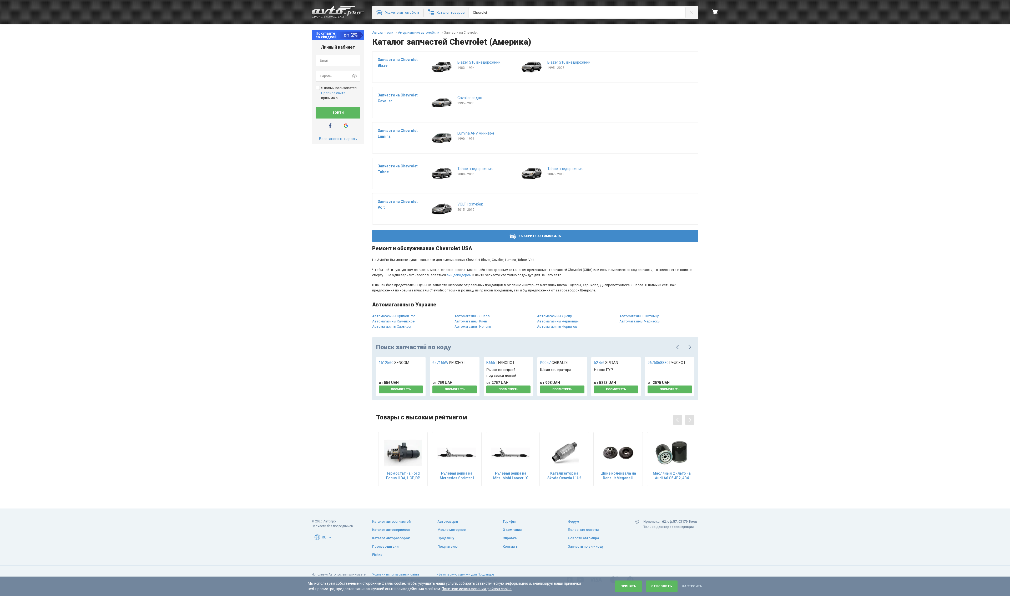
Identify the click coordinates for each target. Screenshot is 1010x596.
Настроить (692, 586)
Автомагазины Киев (470, 321)
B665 (500, 363)
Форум (573, 521)
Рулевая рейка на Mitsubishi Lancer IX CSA (510, 475)
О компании (512, 530)
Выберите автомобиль (539, 236)
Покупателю (447, 546)
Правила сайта (333, 93)
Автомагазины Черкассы (639, 321)
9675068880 (667, 363)
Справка (510, 538)
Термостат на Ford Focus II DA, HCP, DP (403, 475)
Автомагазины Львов (472, 316)
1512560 (394, 363)
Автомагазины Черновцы (558, 321)
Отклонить (661, 586)
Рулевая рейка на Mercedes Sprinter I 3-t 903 (457, 475)
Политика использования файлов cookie (477, 589)
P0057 (554, 363)
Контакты (510, 546)
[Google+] (346, 125)
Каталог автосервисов (391, 530)
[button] (330, 537)
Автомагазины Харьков (391, 326)
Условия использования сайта (395, 574)
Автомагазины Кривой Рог (393, 316)
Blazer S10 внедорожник (478, 62)
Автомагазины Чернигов (557, 326)
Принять (628, 586)
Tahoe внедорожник (475, 169)
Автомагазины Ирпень (472, 326)
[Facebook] (330, 125)
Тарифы (509, 521)
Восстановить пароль (338, 139)
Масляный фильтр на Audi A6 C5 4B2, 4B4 (672, 475)
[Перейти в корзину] (715, 12)
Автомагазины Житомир (639, 316)
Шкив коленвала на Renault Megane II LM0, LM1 (618, 475)
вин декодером (459, 275)
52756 (606, 363)
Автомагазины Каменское (393, 321)
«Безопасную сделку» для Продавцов (465, 574)
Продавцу (445, 538)
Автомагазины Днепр (554, 316)
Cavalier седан (469, 98)
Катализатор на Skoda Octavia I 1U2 (564, 475)
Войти (338, 113)
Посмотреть (401, 389)
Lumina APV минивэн (475, 133)
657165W (448, 363)
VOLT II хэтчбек (470, 204)
